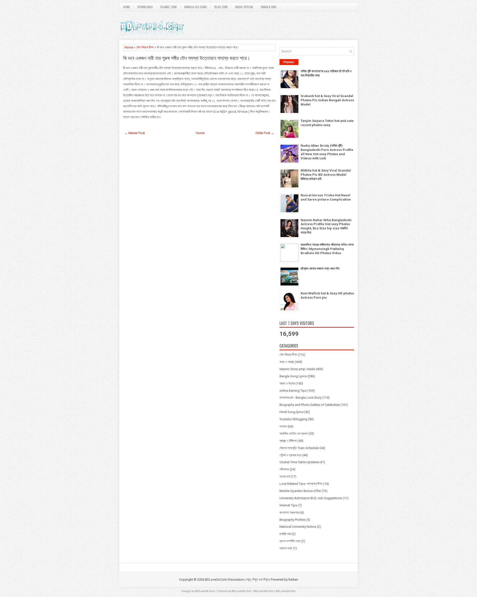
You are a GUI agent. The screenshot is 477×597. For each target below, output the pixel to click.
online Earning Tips (293, 390)
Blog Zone (221, 7)
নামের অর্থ (284, 476)
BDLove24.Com (205, 591)
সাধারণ (283, 426)
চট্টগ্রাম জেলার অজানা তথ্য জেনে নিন (320, 268)
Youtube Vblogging (293, 419)
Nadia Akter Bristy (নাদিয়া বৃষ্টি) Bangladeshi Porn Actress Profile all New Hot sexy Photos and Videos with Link (327, 152)
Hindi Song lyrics (291, 412)
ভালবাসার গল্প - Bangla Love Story (300, 397)
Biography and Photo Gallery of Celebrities (309, 405)
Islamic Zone (168, 7)
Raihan (293, 579)
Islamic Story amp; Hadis (297, 369)
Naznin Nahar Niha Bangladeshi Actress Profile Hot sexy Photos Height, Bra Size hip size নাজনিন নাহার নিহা (326, 226)
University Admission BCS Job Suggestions (310, 498)
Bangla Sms (269, 7)
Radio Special (244, 7)
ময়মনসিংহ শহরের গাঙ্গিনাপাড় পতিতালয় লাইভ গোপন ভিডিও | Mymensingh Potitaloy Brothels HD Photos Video (327, 249)
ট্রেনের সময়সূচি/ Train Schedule (299, 448)
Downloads (145, 7)
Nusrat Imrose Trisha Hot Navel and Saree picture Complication (326, 197)
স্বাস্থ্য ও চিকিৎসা (288, 441)
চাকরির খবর (285, 534)
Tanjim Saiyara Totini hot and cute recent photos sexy (327, 123)
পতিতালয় (284, 469)
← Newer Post (134, 133)
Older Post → (264, 133)
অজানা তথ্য (285, 548)
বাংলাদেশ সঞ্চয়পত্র (289, 512)
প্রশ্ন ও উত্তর (287, 383)
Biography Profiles (292, 520)
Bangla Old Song (195, 7)
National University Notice (297, 526)
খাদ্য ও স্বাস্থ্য (286, 362)
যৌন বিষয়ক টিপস (145, 47)
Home (126, 7)
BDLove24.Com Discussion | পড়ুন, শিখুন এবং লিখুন (237, 579)
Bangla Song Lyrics (293, 376)
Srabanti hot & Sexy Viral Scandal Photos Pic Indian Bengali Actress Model (327, 100)
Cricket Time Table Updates (299, 462)
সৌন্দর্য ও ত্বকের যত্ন (290, 455)
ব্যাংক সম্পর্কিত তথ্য (289, 541)
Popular (288, 62)
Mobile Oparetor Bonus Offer (300, 491)
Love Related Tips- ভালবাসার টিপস (300, 484)
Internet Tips (288, 505)
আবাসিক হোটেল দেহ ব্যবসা (293, 433)
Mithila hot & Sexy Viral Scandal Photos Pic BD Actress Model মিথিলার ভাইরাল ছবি (326, 175)
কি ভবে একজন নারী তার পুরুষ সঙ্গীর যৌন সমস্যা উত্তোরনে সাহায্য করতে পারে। (186, 57)
